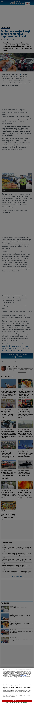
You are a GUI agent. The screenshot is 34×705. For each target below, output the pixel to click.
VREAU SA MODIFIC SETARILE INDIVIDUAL (17, 702)
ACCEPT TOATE (17, 700)
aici (11, 681)
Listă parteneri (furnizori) (7, 697)
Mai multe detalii (23, 675)
